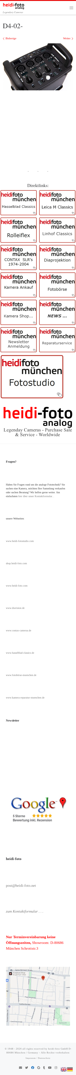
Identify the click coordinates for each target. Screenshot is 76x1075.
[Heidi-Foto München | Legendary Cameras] (13, 5)
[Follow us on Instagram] (56, 1068)
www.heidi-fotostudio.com (20, 541)
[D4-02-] (38, 66)
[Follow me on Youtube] (49, 1068)
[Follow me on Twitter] (26, 1068)
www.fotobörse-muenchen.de (21, 675)
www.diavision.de (15, 608)
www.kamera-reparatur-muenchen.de (25, 697)
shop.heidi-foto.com (16, 563)
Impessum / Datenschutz (38, 1058)
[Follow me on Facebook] (32, 1068)
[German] (70, 1068)
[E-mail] (20, 1068)
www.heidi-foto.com (16, 585)
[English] (64, 1068)
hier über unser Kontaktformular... (36, 496)
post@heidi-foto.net (21, 885)
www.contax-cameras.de (18, 630)
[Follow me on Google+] (38, 1068)
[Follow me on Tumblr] (44, 1068)
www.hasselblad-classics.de (20, 652)
